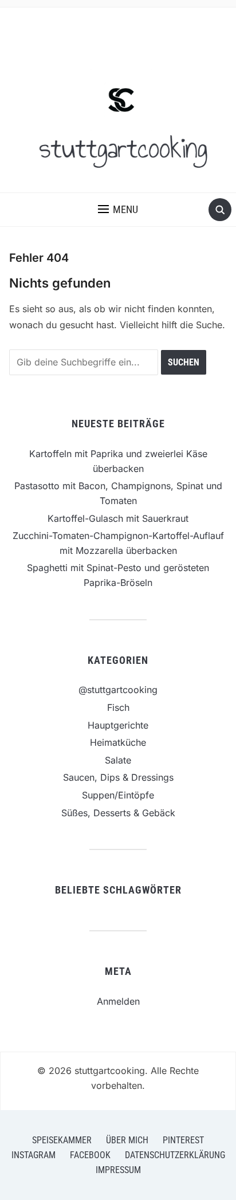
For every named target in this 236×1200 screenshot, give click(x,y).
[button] (118, 209)
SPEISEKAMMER (62, 1140)
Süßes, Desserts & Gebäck (118, 813)
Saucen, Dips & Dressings (118, 777)
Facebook (90, 1155)
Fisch (118, 707)
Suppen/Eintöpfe (118, 795)
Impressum (118, 1169)
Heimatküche (118, 742)
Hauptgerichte (118, 725)
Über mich (127, 1140)
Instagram (33, 1155)
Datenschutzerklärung (175, 1155)
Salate (118, 760)
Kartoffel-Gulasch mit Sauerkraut (118, 518)
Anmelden (118, 1001)
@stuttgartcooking (118, 689)
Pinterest (183, 1140)
